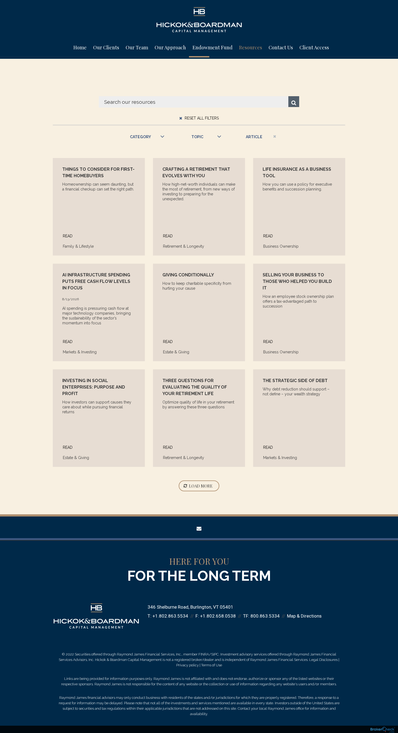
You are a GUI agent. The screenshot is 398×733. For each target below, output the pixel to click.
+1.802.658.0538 (218, 616)
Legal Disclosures (323, 660)
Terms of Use (211, 665)
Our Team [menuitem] (137, 47)
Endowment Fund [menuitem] (213, 47)
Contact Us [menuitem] (281, 47)
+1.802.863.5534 (170, 616)
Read (68, 236)
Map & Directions (304, 616)
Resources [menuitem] (250, 47)
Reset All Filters (201, 118)
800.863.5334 (265, 616)
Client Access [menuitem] (314, 47)
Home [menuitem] (80, 47)
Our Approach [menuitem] (170, 47)
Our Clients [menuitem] (106, 47)
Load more (201, 486)
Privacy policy (187, 665)
